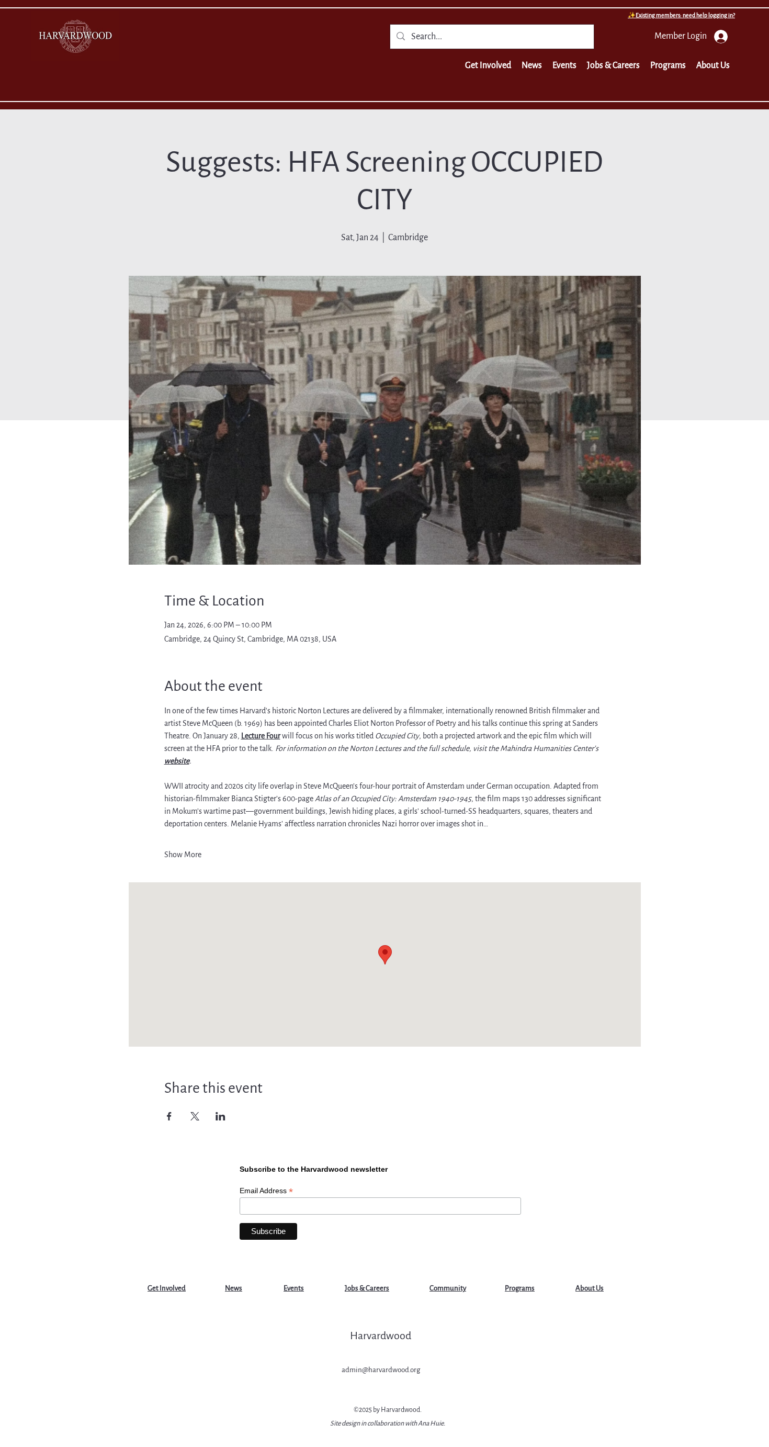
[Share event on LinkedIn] (220, 1116)
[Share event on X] (195, 1116)
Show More (182, 854)
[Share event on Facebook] (169, 1116)
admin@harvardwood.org (381, 1370)
